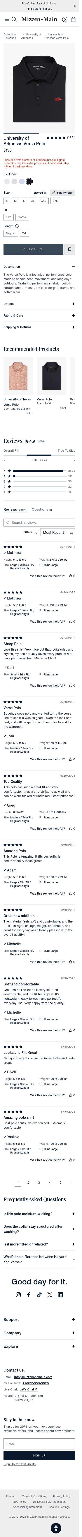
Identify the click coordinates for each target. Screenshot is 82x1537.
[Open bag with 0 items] (73, 19)
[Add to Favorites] (69, 249)
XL (33, 201)
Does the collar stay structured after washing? (33, 1229)
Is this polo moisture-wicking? (27, 1213)
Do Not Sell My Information (49, 1502)
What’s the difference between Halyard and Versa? (35, 1259)
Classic (22, 217)
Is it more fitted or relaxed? (25, 1244)
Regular (11, 233)
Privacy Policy (61, 1496)
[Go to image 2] (57, 131)
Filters (27, 532)
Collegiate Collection (9, 36)
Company (12, 1333)
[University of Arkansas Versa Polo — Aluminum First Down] (14, 181)
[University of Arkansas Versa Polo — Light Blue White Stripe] (22, 181)
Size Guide (40, 192)
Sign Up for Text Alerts (19, 1464)
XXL (43, 201)
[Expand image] (39, 88)
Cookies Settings (59, 1507)
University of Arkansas (31, 36)
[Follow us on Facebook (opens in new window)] (28, 1294)
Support (11, 1319)
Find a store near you (39, 9)
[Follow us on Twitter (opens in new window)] (49, 1294)
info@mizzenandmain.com (33, 1377)
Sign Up (39, 1455)
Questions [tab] (42, 509)
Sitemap (10, 1496)
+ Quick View (21, 395)
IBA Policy (19, 1502)
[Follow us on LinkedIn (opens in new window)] (60, 1294)
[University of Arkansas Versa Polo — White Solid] (7, 181)
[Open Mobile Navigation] (6, 19)
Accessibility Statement (27, 1507)
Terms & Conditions (34, 1496)
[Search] (13, 19)
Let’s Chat (29, 1389)
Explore (10, 1346)
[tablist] (28, 509)
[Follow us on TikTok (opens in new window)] (39, 1294)
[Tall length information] (16, 226)
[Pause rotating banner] (75, 6)
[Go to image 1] (21, 131)
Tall (24, 233)
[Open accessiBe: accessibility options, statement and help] (56, 1528)
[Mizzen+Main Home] (39, 19)
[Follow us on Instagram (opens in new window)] (18, 1294)
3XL (55, 201)
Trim (8, 217)
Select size (33, 249)
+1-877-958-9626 (36, 1383)
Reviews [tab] (14, 509)
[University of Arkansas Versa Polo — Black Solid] (29, 181)
